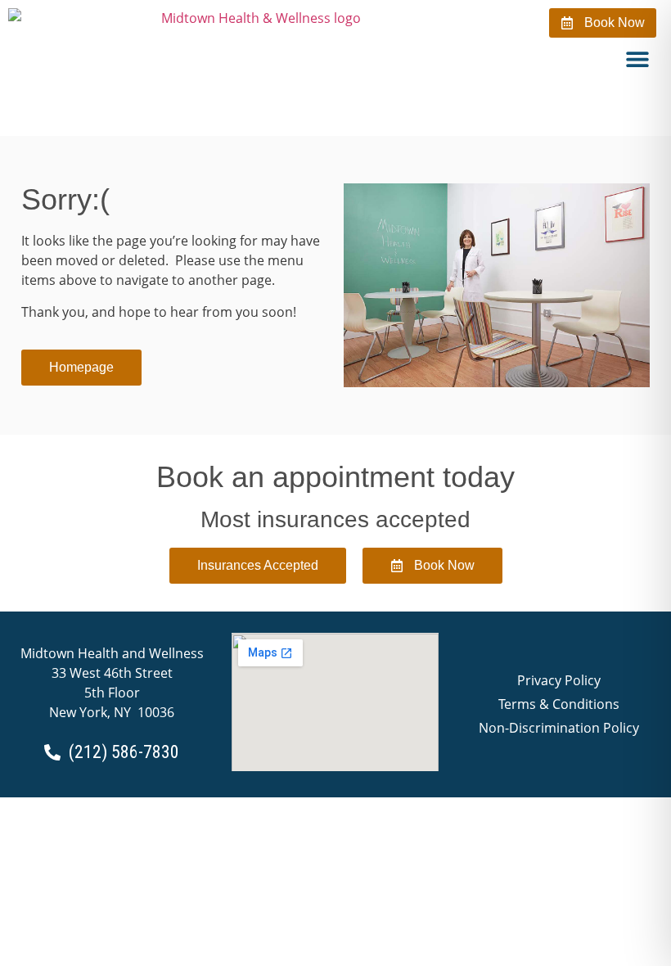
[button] (637, 58)
